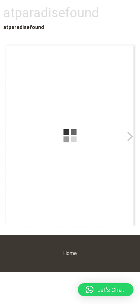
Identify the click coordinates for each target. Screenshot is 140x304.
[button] (105, 289)
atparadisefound (51, 13)
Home (70, 253)
